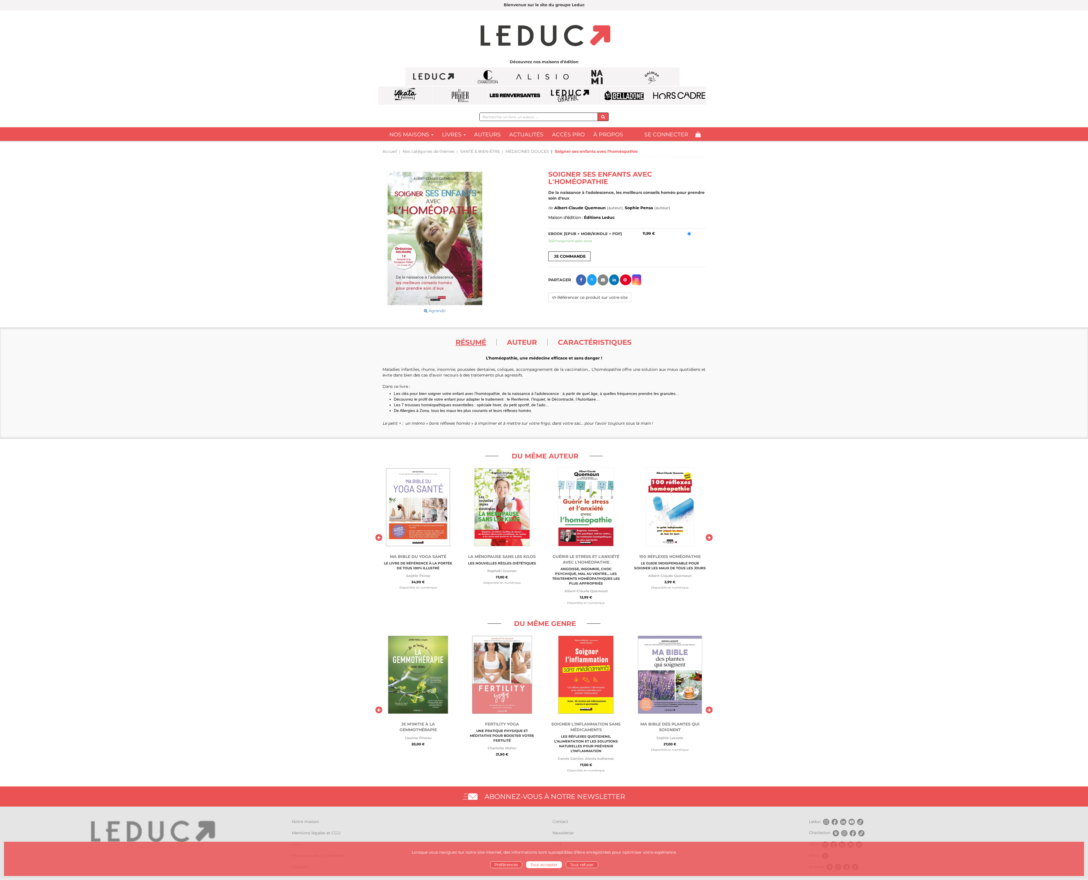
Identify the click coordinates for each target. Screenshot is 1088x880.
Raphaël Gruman (502, 571)
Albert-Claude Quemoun (580, 207)
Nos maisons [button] (410, 134)
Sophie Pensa (639, 207)
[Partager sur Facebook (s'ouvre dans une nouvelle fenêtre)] (581, 279)
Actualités (526, 134)
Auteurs (487, 134)
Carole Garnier (570, 758)
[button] (435, 238)
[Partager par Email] (603, 279)
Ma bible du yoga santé (418, 556)
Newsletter (563, 832)
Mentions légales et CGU (316, 832)
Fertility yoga (502, 724)
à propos (608, 134)
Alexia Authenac (599, 758)
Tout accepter (544, 864)
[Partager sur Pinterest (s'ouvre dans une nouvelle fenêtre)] (625, 279)
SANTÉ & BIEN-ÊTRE (480, 151)
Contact (560, 821)
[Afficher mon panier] (698, 134)
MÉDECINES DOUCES (527, 151)
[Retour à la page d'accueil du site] (544, 36)
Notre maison (305, 821)
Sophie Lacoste (669, 738)
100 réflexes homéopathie (670, 556)
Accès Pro (568, 134)
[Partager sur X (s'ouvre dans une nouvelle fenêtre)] (592, 279)
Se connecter (666, 134)
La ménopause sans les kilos (502, 556)
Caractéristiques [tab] (595, 342)
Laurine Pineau (418, 738)
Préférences (506, 864)
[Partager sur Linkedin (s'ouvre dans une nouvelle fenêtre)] (614, 279)
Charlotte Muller (502, 748)
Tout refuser (582, 864)
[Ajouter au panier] (569, 256)
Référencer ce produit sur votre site (592, 297)
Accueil (389, 151)
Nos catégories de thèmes (428, 151)
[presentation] (378, 537)
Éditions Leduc (599, 217)
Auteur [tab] (522, 342)
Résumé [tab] (471, 342)
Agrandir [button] (437, 310)
